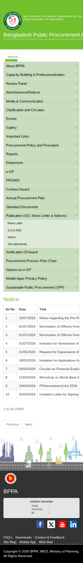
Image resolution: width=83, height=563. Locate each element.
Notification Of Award (22, 252)
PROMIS (13, 180)
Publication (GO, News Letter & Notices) (36, 216)
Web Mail (46, 542)
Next (28, 424)
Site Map (9, 542)
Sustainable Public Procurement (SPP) (35, 287)
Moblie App (28, 542)
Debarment (14, 163)
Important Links (17, 136)
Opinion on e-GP (18, 270)
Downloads (23, 537)
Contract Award (17, 189)
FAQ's (7, 537)
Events (11, 119)
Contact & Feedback (50, 537)
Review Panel (16, 84)
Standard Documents (22, 207)
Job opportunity (17, 244)
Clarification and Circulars (25, 110)
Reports (12, 154)
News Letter (15, 223)
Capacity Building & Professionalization (35, 75)
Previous (12, 424)
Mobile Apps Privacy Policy (26, 278)
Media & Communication (24, 101)
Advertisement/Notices (23, 92)
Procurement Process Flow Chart (31, 261)
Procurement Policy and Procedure (32, 145)
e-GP (10, 172)
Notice (12, 237)
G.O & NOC (15, 230)
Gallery (11, 128)
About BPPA (15, 66)
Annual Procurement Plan (25, 198)
